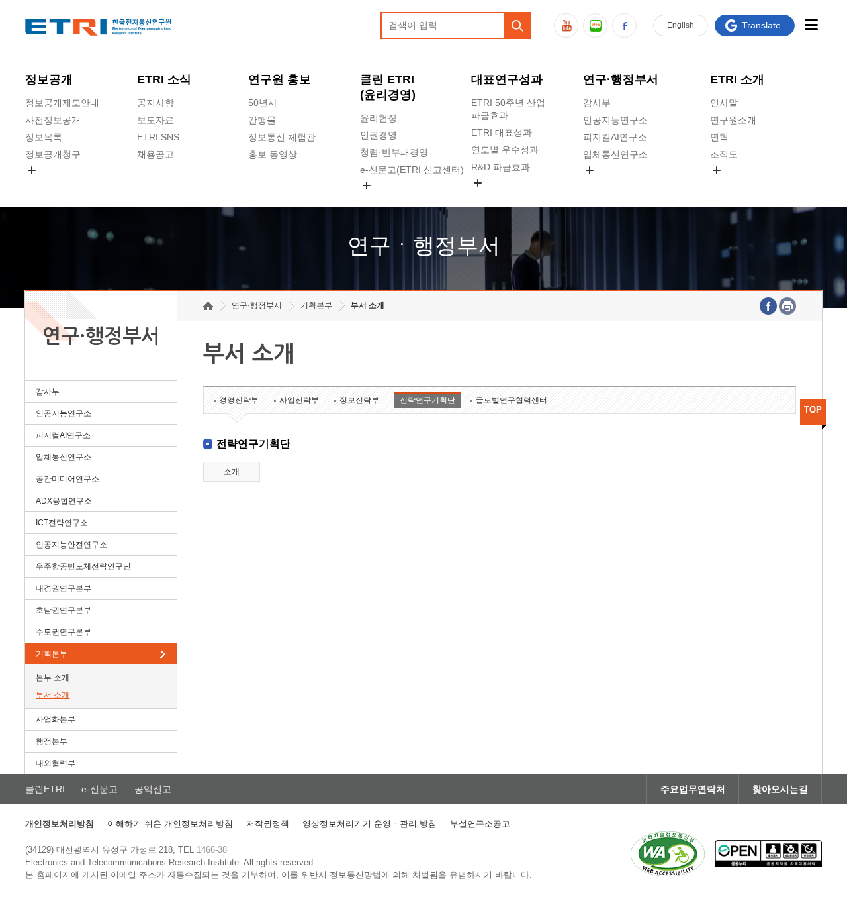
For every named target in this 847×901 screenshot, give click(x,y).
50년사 (262, 102)
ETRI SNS (158, 137)
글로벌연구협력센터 (511, 400)
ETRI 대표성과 (501, 132)
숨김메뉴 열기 (31, 170)
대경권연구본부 (63, 588)
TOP (813, 410)
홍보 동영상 (272, 154)
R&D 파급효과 (500, 167)
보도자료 (155, 120)
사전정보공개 (53, 120)
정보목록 (43, 137)
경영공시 (43, 185)
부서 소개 (52, 695)
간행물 (262, 120)
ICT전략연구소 (62, 522)
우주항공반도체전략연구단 (83, 566)
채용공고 (155, 154)
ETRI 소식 (164, 79)
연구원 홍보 (279, 79)
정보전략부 (359, 400)
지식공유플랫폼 (503, 198)
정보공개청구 (53, 154)
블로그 (595, 25)
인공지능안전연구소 (71, 544)
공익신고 (378, 200)
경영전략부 (239, 400)
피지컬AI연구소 (615, 137)
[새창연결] (768, 306)
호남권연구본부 (63, 610)
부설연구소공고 (480, 824)
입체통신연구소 (615, 154)
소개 (232, 471)
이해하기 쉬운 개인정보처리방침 (170, 824)
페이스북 (624, 25)
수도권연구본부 (63, 632)
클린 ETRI (388, 87)
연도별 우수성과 (505, 149)
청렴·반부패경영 (394, 152)
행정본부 (51, 741)
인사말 (724, 102)
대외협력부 (55, 763)
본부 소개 (52, 677)
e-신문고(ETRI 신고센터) (412, 169)
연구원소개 (733, 120)
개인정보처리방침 (59, 824)
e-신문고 (99, 789)
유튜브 (566, 25)
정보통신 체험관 (282, 137)
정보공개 (49, 79)
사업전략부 (299, 400)
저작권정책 (267, 824)
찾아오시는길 (780, 789)
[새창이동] (668, 853)
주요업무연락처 (692, 789)
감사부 (597, 102)
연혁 (719, 137)
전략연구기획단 (427, 400)
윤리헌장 (378, 118)
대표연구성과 (507, 79)
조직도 (724, 154)
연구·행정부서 (620, 79)
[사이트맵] (811, 25)
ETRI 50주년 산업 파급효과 (508, 109)
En (680, 25)
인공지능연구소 (615, 120)
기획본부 (51, 654)
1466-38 (212, 850)
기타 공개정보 (739, 185)
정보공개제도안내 (62, 102)
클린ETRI (45, 789)
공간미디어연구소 (620, 185)
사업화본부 (55, 719)
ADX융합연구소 (64, 500)
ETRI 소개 (737, 79)
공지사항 (155, 102)
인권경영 (378, 135)
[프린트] (787, 306)
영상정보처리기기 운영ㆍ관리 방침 (369, 824)
